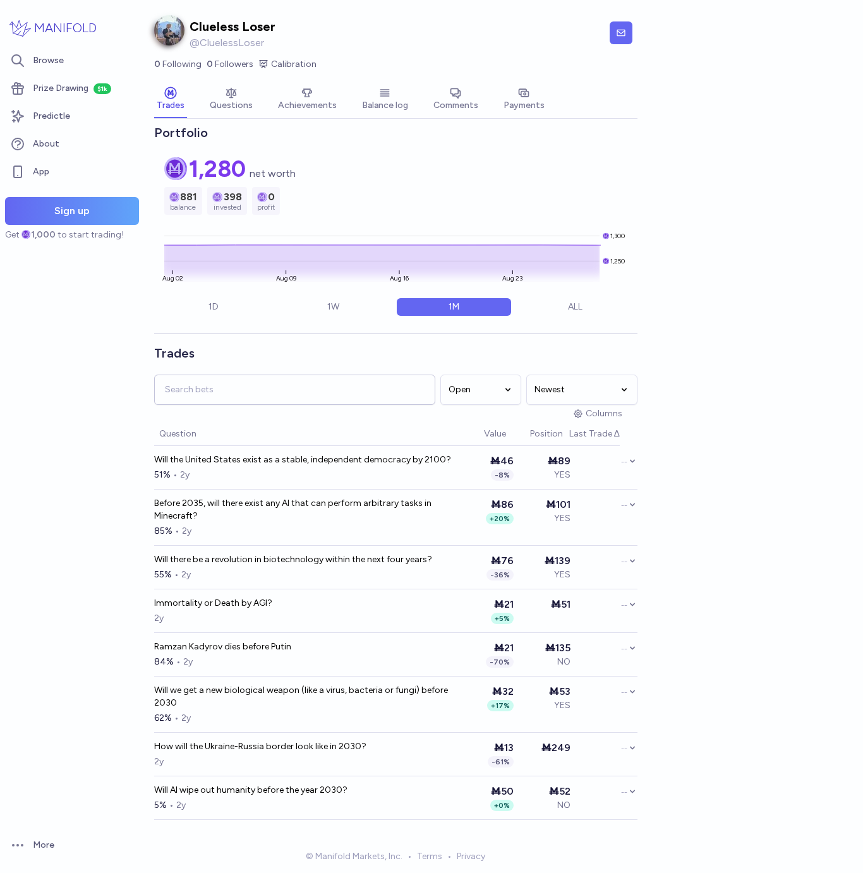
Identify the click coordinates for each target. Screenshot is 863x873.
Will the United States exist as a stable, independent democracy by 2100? (302, 459)
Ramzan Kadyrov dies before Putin (222, 646)
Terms (429, 856)
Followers (230, 64)
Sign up (72, 211)
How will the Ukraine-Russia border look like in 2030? (260, 746)
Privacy (471, 856)
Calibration (294, 64)
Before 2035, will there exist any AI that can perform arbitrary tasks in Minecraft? (292, 509)
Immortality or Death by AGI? (213, 603)
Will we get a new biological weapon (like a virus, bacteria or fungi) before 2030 (301, 696)
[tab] (170, 99)
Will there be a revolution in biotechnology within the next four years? (293, 559)
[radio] (213, 307)
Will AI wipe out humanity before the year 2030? (250, 790)
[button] (477, 434)
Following (178, 64)
